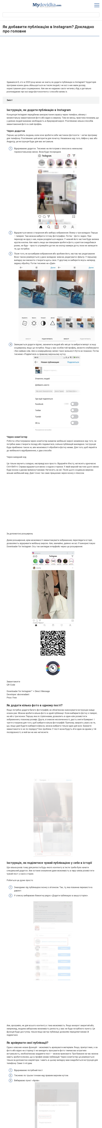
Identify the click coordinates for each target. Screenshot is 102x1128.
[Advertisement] (53, 58)
